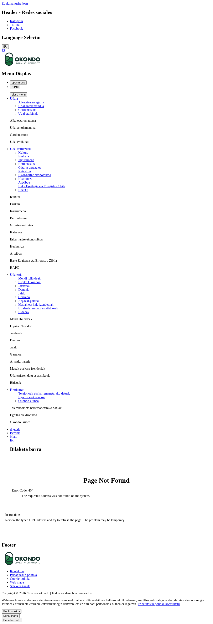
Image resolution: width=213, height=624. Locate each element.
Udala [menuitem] (14, 98)
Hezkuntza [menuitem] (25, 178)
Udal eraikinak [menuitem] (28, 113)
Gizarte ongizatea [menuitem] (29, 167)
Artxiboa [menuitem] (24, 182)
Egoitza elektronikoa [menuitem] (31, 397)
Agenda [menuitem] (15, 429)
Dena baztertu (11, 620)
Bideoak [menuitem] (23, 312)
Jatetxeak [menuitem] (24, 286)
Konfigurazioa (11, 611)
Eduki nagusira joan (15, 3)
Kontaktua (17, 571)
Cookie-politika (20, 578)
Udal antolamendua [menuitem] (31, 106)
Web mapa (17, 582)
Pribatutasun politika (23, 575)
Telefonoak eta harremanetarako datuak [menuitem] (44, 393)
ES (4, 50)
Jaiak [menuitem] (21, 293)
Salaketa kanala (20, 586)
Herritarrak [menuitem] (17, 389)
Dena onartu (10, 615)
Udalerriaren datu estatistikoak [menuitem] (38, 308)
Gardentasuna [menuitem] (27, 110)
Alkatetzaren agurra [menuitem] (31, 102)
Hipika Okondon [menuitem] (29, 282)
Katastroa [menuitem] (24, 171)
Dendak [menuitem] (23, 289)
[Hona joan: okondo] (22, 64)
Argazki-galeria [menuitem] (28, 301)
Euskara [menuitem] (23, 156)
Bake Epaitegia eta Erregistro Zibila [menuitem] (41, 186)
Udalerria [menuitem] (16, 274)
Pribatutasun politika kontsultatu (159, 604)
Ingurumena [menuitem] (26, 160)
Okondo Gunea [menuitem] (28, 401)
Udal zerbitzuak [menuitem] (20, 149)
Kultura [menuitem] (23, 152)
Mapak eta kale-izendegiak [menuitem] (35, 304)
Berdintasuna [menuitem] (27, 164)
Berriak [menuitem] (15, 433)
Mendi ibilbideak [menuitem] (29, 278)
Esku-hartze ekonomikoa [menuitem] (34, 175)
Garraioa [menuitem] (24, 297)
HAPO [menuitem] (23, 190)
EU (5, 46)
